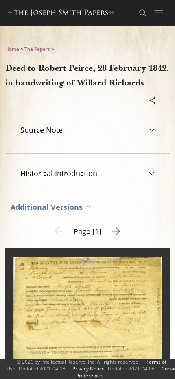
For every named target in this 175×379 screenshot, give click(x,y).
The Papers (37, 49)
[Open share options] (153, 101)
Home (12, 49)
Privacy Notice (88, 368)
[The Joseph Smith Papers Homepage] (61, 14)
